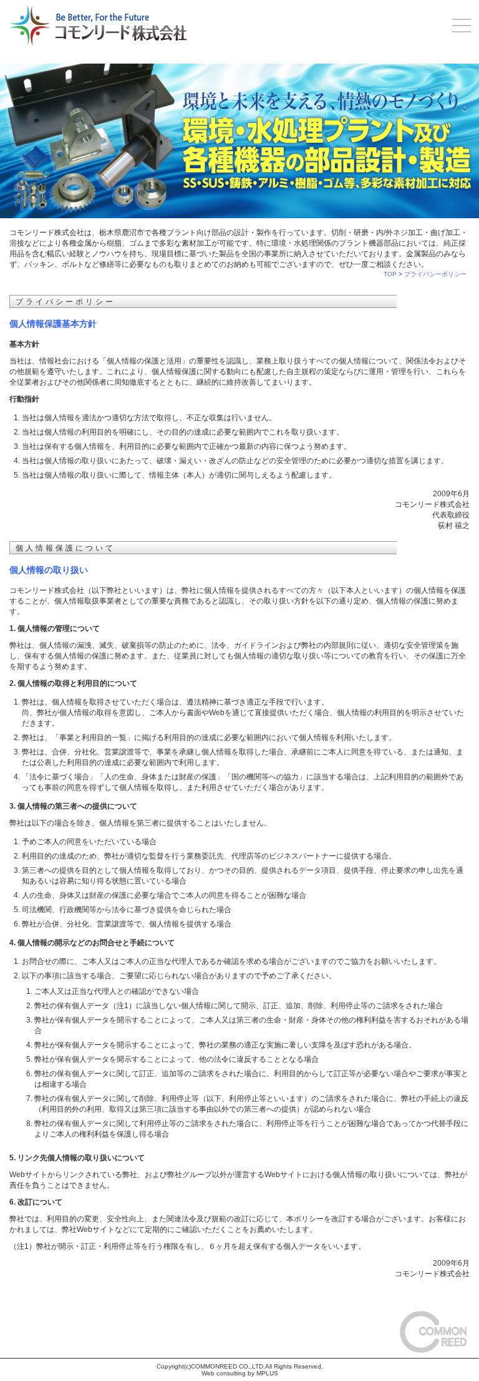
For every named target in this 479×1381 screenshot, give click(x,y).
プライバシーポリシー (435, 274)
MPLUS (267, 1373)
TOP (390, 274)
